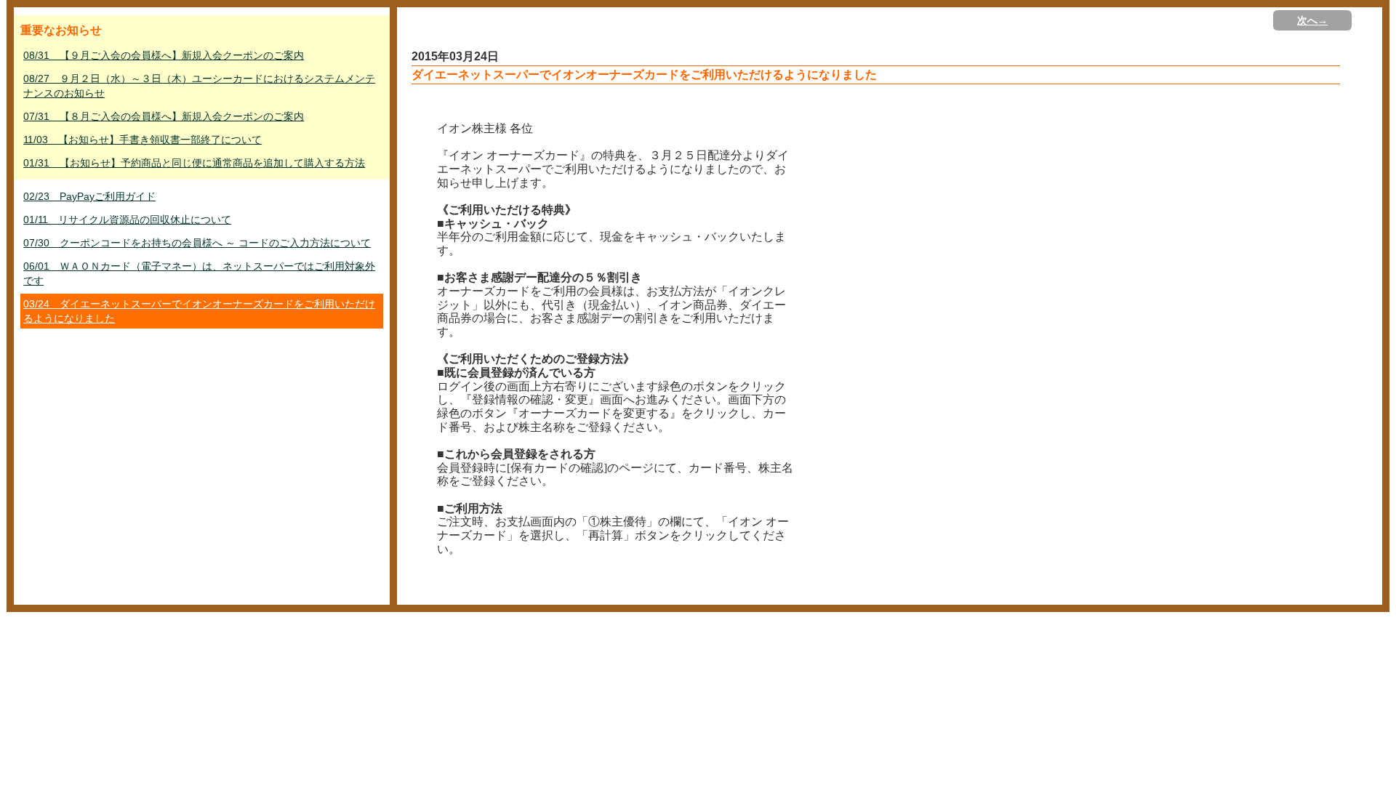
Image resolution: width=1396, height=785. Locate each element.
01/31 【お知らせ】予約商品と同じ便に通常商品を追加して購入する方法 (194, 163)
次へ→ (1312, 20)
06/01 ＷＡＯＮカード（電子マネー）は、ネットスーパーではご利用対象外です (199, 273)
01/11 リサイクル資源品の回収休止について (127, 219)
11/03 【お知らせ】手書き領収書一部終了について (142, 139)
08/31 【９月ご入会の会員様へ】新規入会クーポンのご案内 (163, 55)
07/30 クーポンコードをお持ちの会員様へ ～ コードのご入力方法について (197, 243)
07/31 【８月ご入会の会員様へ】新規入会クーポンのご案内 (163, 116)
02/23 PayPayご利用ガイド (89, 196)
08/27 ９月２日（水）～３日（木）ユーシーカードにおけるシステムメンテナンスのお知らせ (199, 86)
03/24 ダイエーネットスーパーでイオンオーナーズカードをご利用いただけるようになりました (199, 311)
